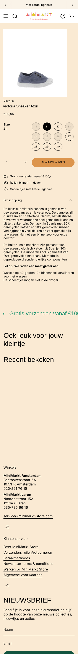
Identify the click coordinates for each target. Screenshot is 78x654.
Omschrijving (12, 200)
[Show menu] (5, 16)
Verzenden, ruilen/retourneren (27, 552)
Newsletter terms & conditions (28, 563)
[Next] (73, 5)
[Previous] (5, 5)
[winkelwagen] (71, 16)
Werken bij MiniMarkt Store (25, 569)
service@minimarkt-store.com (28, 516)
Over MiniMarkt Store (21, 547)
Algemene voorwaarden (22, 575)
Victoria (8, 100)
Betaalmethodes (16, 558)
